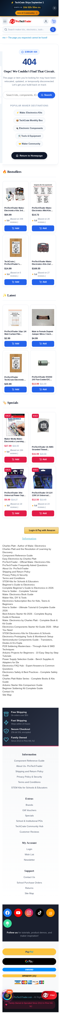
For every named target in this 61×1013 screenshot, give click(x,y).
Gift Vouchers (29, 810)
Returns (29, 888)
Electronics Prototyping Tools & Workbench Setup (27, 636)
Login (29, 849)
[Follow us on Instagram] (29, 913)
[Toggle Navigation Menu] (5, 21)
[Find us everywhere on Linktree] (7, 923)
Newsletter (29, 859)
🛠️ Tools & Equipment (29, 136)
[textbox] (29, 29)
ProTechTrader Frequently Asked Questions (24, 565)
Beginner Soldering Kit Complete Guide (22, 688)
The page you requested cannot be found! (27, 37)
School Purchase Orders (29, 882)
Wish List (29, 854)
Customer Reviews (29, 831)
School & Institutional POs (29, 821)
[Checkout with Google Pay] (29, 961)
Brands (29, 805)
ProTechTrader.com (23, 997)
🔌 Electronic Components (29, 128)
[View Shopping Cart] (54, 21)
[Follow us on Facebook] (7, 913)
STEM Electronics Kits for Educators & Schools (26, 633)
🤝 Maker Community (29, 144)
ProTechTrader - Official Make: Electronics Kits (26, 562)
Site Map (7, 694)
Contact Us (8, 691)
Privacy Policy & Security (15, 575)
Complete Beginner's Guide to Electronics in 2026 (28, 588)
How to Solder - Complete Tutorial (19, 591)
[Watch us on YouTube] (18, 913)
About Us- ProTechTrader (15, 568)
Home (3, 37)
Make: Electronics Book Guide (17, 594)
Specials (29, 815)
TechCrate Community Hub (29, 826)
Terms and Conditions (13, 578)
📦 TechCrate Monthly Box (29, 120)
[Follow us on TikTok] (39, 913)
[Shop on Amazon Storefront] (50, 913)
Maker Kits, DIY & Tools (14, 597)
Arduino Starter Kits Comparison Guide (22, 685)
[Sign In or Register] (45, 21)
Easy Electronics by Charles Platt (19, 558)
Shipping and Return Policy (16, 571)
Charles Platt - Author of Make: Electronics (24, 545)
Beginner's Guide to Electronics (18, 584)
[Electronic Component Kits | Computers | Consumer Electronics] (20, 21)
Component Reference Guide (17, 555)
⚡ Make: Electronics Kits (29, 112)
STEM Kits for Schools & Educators (20, 581)
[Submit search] (53, 29)
